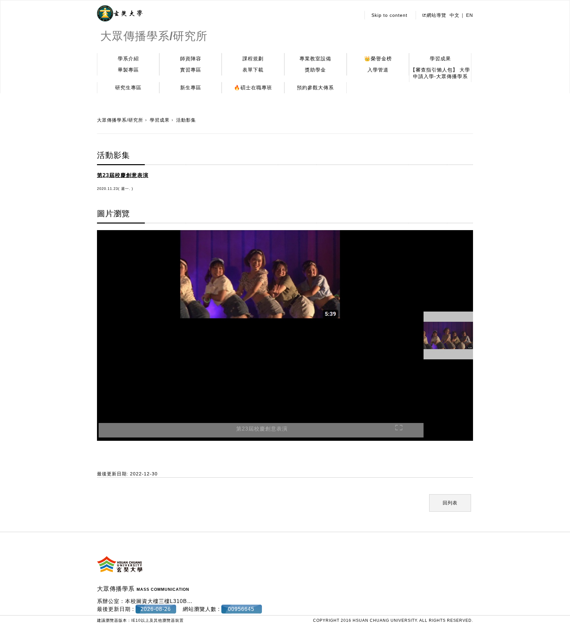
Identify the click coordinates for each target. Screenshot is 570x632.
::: (353, 15)
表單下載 (253, 70)
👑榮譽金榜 (378, 58)
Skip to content (389, 15)
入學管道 (378, 70)
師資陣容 (190, 58)
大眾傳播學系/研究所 (120, 120)
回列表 (450, 502)
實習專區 (190, 70)
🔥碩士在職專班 (253, 87)
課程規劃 (253, 58)
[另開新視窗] (119, 13)
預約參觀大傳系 (315, 87)
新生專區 (190, 87)
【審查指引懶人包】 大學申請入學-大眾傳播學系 (440, 73)
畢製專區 (128, 70)
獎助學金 (315, 70)
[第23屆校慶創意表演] (260, 320)
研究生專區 (128, 87)
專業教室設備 (315, 58)
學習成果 (440, 58)
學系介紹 (128, 58)
